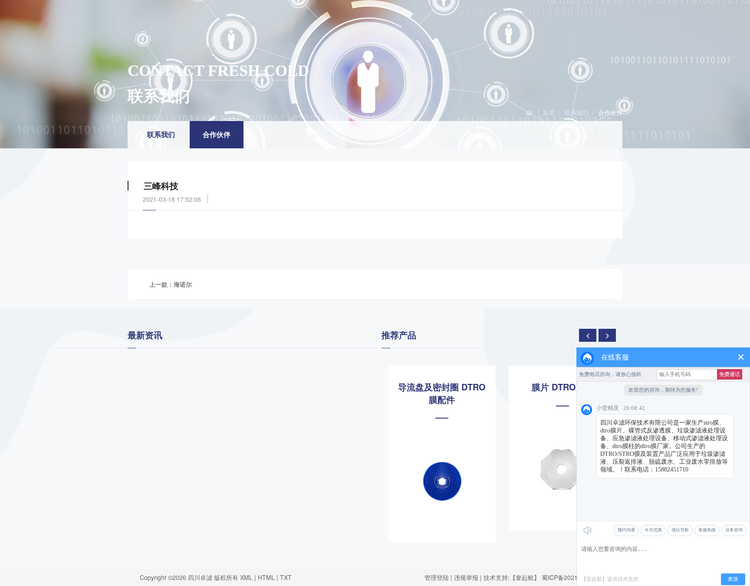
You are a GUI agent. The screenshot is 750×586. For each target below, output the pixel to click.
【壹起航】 (525, 577)
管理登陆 (436, 577)
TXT (286, 577)
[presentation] (587, 335)
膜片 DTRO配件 (562, 387)
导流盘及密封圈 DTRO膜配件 (442, 393)
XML (246, 577)
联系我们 (576, 112)
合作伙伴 (610, 112)
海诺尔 (183, 284)
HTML (266, 577)
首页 (549, 112)
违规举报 (466, 577)
